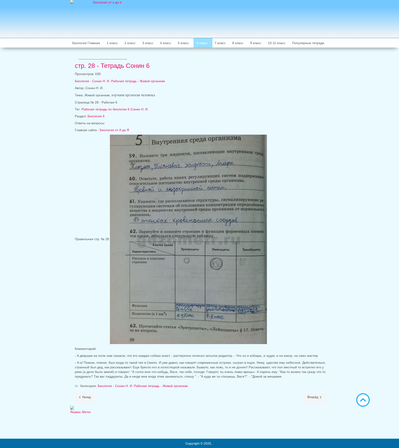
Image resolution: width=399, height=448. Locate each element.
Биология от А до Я (114, 130)
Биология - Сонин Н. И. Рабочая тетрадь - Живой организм (120, 81)
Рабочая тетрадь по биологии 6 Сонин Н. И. (115, 109)
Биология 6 (96, 116)
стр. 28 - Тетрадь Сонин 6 (112, 65)
